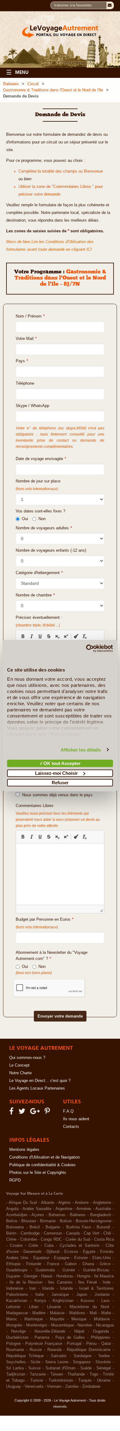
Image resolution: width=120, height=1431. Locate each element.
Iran (32, 1288)
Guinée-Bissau (96, 1270)
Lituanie (54, 1307)
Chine (11, 1239)
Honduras (64, 1276)
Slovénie (103, 1362)
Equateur (41, 1258)
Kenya (40, 1301)
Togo (94, 1374)
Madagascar (17, 1313)
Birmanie (48, 1221)
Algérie (64, 1203)
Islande (66, 1288)
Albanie (47, 1203)
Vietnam (54, 1386)
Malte (106, 1313)
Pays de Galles (70, 1337)
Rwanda (54, 1350)
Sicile (35, 1362)
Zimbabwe (91, 1386)
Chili (107, 1233)
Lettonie (13, 1307)
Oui (25, 519)
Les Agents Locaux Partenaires (37, 1088)
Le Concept (19, 1065)
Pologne (13, 1344)
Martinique (33, 1319)
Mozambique (62, 1325)
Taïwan (56, 1374)
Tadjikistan (15, 1374)
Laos (105, 1301)
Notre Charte (20, 1073)
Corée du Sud (78, 1239)
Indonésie (14, 1288)
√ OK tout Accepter (60, 763)
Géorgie (31, 1276)
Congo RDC (51, 1239)
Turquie (84, 1380)
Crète (33, 1245)
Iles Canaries (60, 1282)
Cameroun (53, 1233)
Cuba (49, 1245)
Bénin (11, 1233)
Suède (86, 1368)
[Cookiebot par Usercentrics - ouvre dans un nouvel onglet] (86, 648)
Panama (41, 1337)
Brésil (35, 1227)
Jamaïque (60, 1294)
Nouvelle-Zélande (49, 1331)
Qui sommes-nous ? (27, 1058)
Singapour (82, 1362)
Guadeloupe (16, 1270)
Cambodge (30, 1233)
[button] (22, 636)
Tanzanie (38, 1374)
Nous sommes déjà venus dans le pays (56, 795)
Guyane (13, 1276)
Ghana (88, 1264)
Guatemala (45, 1270)
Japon (81, 1294)
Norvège (18, 1331)
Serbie (104, 1356)
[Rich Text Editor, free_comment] (60, 874)
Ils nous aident (76, 1119)
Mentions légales (24, 1149)
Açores (37, 1215)
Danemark (32, 1252)
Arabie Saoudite (36, 1209)
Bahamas (57, 1215)
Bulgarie (53, 1227)
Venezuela (34, 1386)
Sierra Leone (56, 1362)
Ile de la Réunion (26, 1282)
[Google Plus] (36, 1112)
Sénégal (103, 1368)
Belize (11, 1221)
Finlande (33, 1264)
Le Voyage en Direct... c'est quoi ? (39, 1081)
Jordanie (102, 1294)
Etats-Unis (101, 1258)
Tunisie (36, 1380)
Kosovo (87, 1301)
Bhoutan (28, 1221)
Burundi (103, 1227)
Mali (93, 1313)
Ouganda (101, 1331)
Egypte (89, 1252)
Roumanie (15, 1350)
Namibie (85, 1325)
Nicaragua (105, 1325)
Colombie (28, 1239)
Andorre (82, 1203)
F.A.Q (68, 1111)
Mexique (78, 1319)
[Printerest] (48, 1112)
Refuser (60, 782)
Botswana (15, 1227)
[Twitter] (22, 1112)
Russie (36, 1350)
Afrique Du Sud (23, 1203)
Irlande (48, 1288)
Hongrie (83, 1276)
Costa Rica (104, 1239)
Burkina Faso (78, 1227)
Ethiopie (13, 1264)
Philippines (100, 1337)
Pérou (91, 1344)
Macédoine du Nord (89, 1307)
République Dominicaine (88, 1350)
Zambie (71, 1386)
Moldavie (102, 1319)
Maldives (77, 1313)
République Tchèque (25, 1356)
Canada (73, 1233)
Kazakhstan (16, 1301)
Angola (12, 1209)
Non (42, 519)
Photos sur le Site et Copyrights (37, 1172)
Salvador (58, 1356)
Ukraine (103, 1380)
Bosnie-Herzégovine (93, 1221)
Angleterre (102, 1203)
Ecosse (71, 1252)
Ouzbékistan (17, 1337)
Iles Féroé (87, 1282)
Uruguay (13, 1386)
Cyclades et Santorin (79, 1245)
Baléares (11, 84)
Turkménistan (61, 1380)
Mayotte (57, 1319)
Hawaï (46, 1276)
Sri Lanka (15, 1368)
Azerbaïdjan (16, 1215)
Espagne (62, 1258)
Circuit (33, 84)
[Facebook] (12, 1112)
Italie (39, 1294)
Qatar (106, 1344)
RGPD (15, 1180)
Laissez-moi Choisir (56, 772)
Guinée (68, 1270)
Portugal (74, 1344)
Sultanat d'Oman (61, 1368)
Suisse (34, 1368)
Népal (79, 1331)
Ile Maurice (104, 1276)
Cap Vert (91, 1233)
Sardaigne (82, 1356)
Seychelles (16, 1362)
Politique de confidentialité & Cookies (42, 1165)
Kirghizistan (63, 1301)
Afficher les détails (81, 749)
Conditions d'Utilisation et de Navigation (44, 1157)
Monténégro (36, 1325)
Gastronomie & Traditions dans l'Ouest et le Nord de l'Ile (53, 90)
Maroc (11, 1319)
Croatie (16, 1245)
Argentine (63, 1209)
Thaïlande (76, 1374)
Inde (106, 1282)
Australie (103, 1209)
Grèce (105, 1264)
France (53, 1264)
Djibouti (53, 1252)
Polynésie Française (43, 1344)
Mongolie (14, 1325)
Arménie (83, 1209)
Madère (39, 1313)
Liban (33, 1307)
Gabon (71, 1264)
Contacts (71, 1127)
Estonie (81, 1258)
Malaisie (57, 1313)
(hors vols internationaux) (37, 927)
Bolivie (66, 1221)
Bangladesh (100, 1215)
